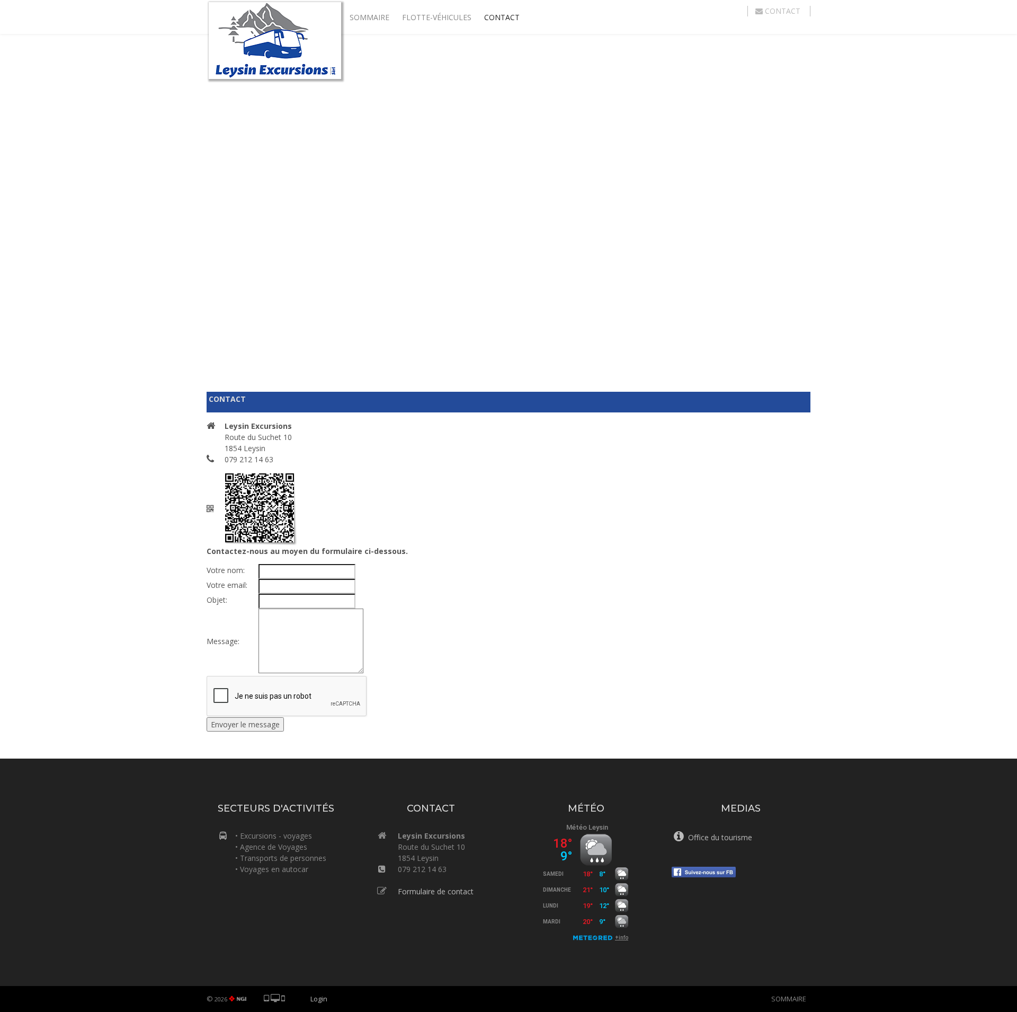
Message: (223, 641)
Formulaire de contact (436, 891)
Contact (782, 11)
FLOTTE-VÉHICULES (436, 17)
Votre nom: (226, 570)
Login (318, 999)
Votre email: (227, 585)
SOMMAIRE (369, 17)
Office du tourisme (718, 837)
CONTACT (502, 17)
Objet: (217, 600)
